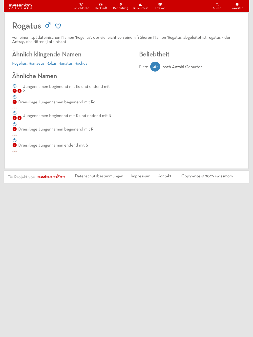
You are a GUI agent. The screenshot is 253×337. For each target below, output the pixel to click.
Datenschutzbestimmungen (99, 176)
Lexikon (160, 8)
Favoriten (237, 8)
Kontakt (164, 176)
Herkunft (101, 8)
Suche (217, 8)
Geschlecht (81, 8)
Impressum (140, 176)
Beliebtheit (140, 8)
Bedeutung (120, 8)
